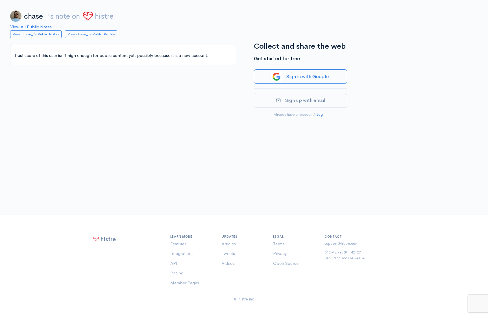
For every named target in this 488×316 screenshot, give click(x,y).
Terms (278, 243)
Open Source (286, 263)
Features (178, 243)
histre (104, 16)
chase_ (36, 16)
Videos (228, 263)
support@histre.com (341, 243)
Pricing (177, 273)
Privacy (280, 253)
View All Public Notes (31, 26)
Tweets (228, 253)
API (173, 263)
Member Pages (184, 282)
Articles (229, 243)
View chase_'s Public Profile (91, 34)
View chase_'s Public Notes (36, 34)
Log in (321, 114)
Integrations (181, 253)
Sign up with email (305, 100)
